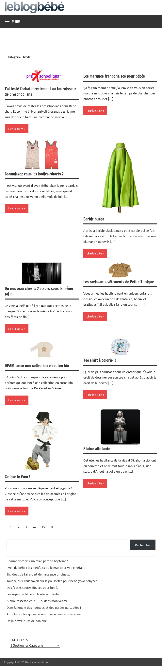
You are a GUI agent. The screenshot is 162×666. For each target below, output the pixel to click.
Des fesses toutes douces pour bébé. (32, 587)
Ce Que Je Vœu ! (17, 476)
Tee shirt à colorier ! (99, 360)
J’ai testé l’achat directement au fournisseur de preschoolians (40, 91)
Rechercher (143, 545)
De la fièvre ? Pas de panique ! (27, 621)
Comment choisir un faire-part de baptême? (37, 561)
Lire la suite (15, 129)
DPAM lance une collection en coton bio (37, 365)
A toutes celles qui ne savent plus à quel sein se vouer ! (45, 614)
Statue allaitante (96, 449)
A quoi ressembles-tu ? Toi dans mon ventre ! (38, 601)
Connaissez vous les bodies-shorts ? (34, 174)
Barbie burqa (93, 219)
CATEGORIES (19, 640)
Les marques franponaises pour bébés (114, 76)
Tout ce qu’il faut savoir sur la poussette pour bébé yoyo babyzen (52, 581)
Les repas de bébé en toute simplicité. (33, 594)
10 (43, 527)
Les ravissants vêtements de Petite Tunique (118, 282)
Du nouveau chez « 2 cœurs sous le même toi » (39, 291)
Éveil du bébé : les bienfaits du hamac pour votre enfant (46, 567)
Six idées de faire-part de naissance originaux (38, 574)
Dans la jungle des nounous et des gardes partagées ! (44, 607)
